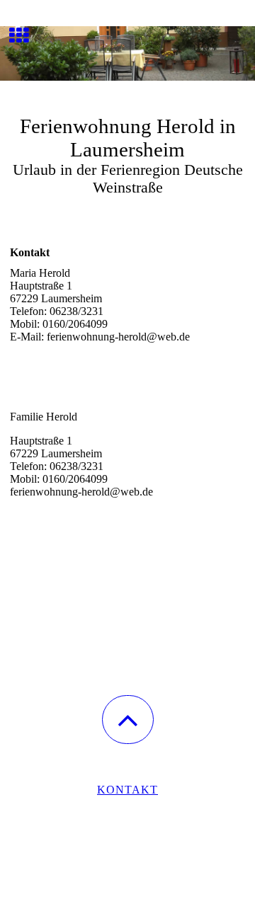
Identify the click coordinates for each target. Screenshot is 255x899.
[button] (128, 719)
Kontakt (127, 790)
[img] (127, 53)
